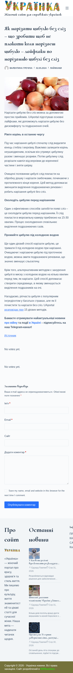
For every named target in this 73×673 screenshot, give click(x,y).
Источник (10, 335)
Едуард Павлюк (38, 568)
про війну (10, 322)
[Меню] (67, 8)
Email (8, 419)
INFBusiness (47, 668)
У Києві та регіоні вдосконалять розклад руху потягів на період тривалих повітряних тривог (43, 565)
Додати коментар (15, 452)
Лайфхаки (56, 68)
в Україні (35, 322)
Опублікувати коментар (21, 504)
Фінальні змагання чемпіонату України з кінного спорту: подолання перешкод (44, 600)
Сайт (7, 436)
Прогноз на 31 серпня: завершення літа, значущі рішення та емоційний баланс (44, 637)
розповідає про (14, 309)
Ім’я (7, 403)
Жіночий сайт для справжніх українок (33, 15)
